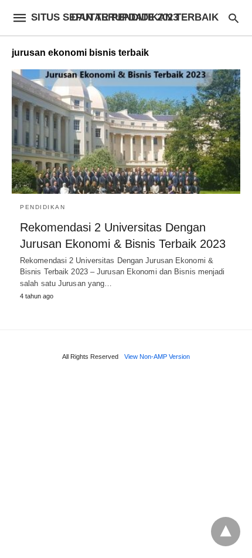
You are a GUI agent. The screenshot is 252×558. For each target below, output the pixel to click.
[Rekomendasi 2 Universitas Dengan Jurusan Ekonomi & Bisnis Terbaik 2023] (126, 131)
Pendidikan (42, 207)
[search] (233, 18)
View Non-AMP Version (157, 356)
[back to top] (225, 531)
